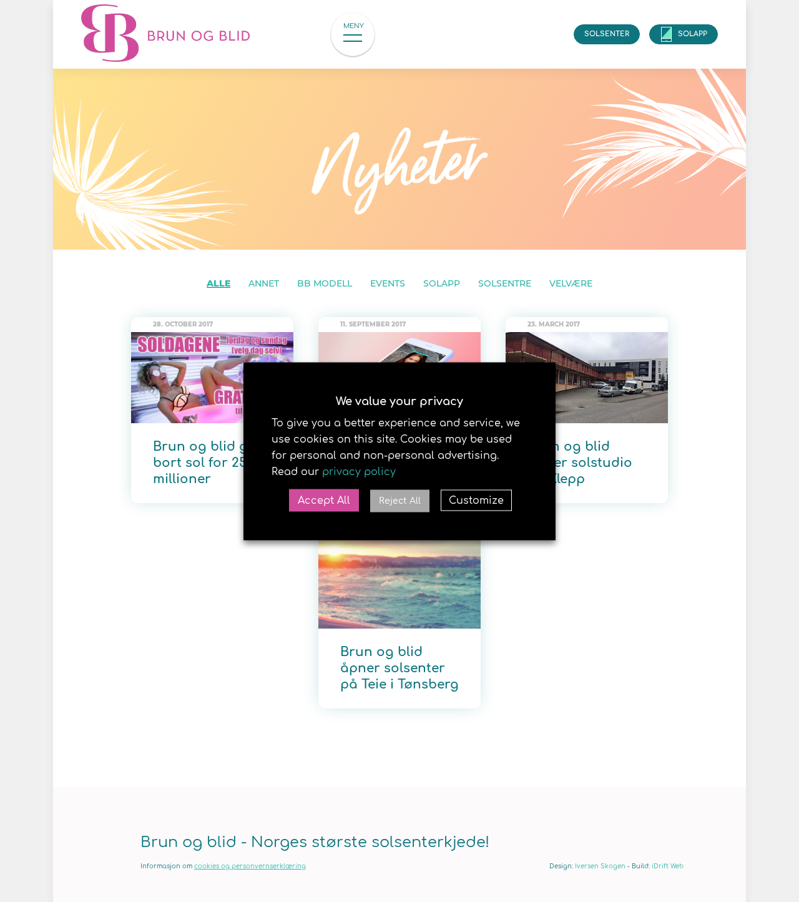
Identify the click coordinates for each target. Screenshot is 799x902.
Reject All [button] (400, 500)
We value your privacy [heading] (399, 401)
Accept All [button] (324, 500)
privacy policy (359, 471)
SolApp (692, 34)
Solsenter (606, 34)
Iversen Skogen (600, 866)
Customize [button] (476, 500)
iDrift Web (668, 866)
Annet (263, 283)
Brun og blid (174, 34)
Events (387, 283)
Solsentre (504, 283)
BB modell (324, 283)
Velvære (570, 283)
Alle (218, 283)
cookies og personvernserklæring (250, 866)
